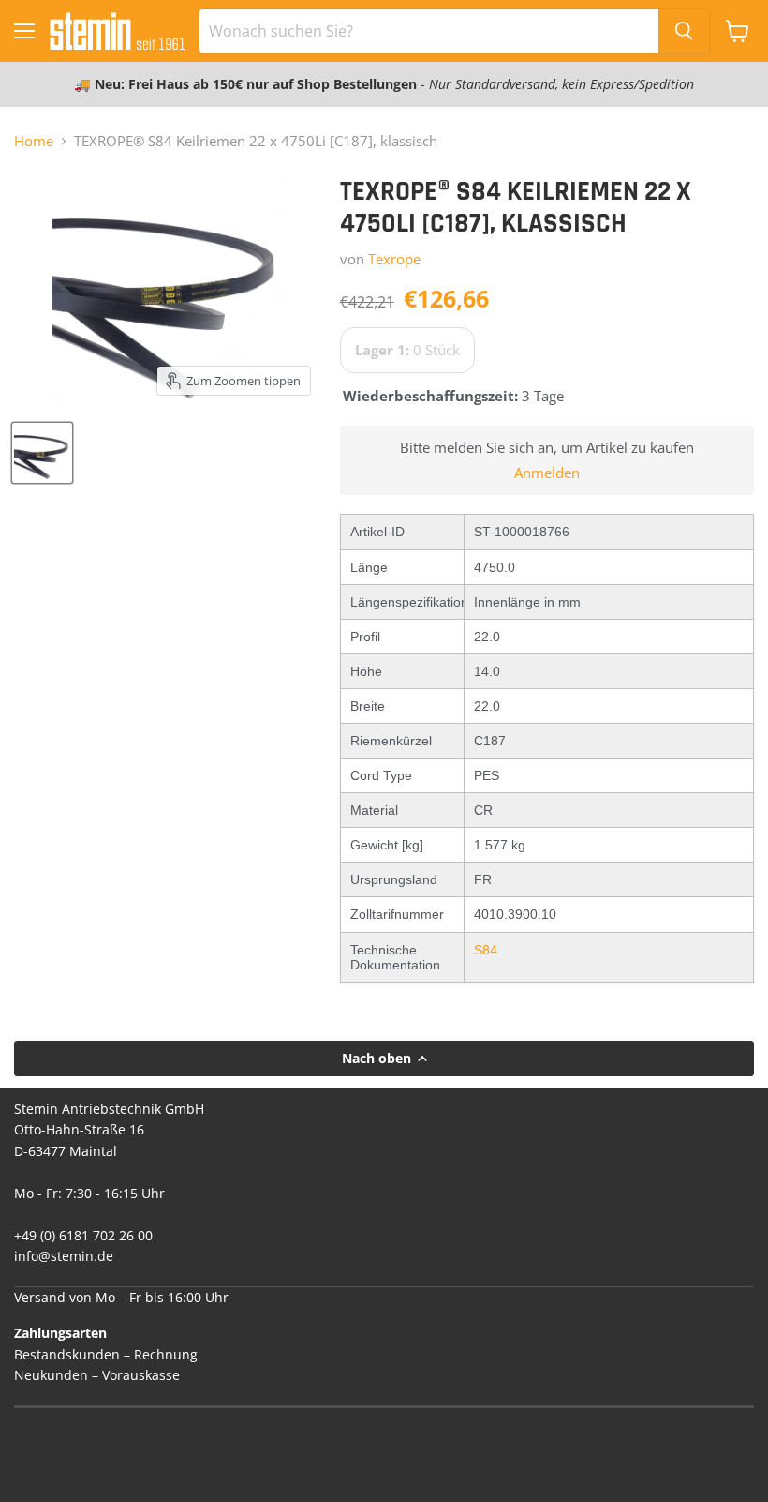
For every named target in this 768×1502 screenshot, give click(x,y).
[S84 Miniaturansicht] (42, 453)
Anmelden (547, 473)
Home (33, 141)
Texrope (394, 258)
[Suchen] (683, 31)
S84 (485, 949)
